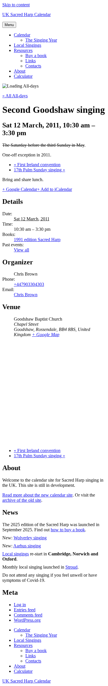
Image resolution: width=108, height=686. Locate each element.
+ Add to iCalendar (54, 189)
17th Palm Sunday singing (39, 169)
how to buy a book (68, 529)
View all (21, 249)
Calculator (23, 76)
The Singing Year (41, 40)
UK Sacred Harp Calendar (26, 14)
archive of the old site (21, 500)
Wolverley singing (30, 537)
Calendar (22, 34)
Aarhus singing (27, 545)
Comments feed (28, 615)
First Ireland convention (37, 164)
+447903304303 (29, 284)
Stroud (71, 567)
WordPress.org (27, 620)
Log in (20, 604)
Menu (9, 25)
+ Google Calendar (19, 189)
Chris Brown (25, 294)
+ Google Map (45, 334)
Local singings (15, 553)
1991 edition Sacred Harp (37, 239)
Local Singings (27, 45)
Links (30, 60)
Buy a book (36, 55)
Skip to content (16, 4)
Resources (23, 50)
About (19, 71)
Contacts (33, 65)
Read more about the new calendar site (37, 495)
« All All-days (15, 95)
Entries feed (24, 609)
